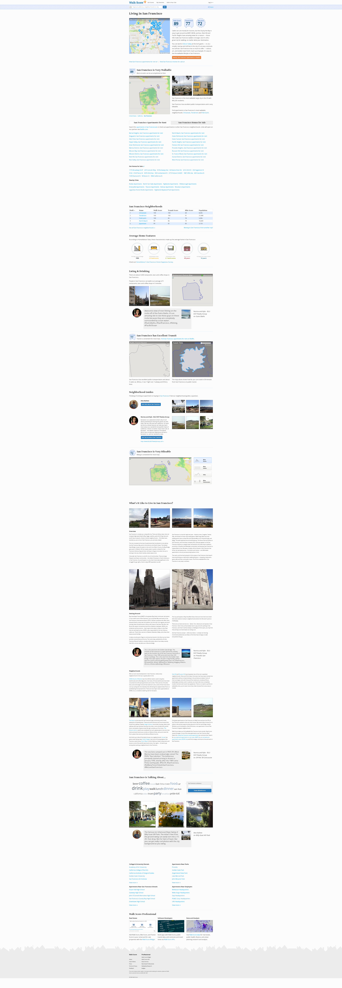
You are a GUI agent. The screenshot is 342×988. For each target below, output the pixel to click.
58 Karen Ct (146, 176)
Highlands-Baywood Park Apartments (166, 190)
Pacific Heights (146, 739)
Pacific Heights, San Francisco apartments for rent (189, 142)
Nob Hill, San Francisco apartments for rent (143, 157)
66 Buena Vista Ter (175, 170)
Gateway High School (136, 893)
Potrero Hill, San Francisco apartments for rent (188, 145)
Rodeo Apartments (135, 184)
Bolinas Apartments (167, 187)
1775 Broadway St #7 (136, 170)
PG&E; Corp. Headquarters (181, 898)
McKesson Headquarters (180, 889)
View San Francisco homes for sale (171, 62)
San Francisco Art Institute (138, 879)
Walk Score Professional (142, 914)
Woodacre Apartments (182, 187)
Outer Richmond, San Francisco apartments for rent (189, 136)
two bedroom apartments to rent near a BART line (187, 737)
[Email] (136, 957)
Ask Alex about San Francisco (151, 404)
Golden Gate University (137, 876)
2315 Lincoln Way (150, 170)
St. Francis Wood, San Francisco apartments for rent (189, 154)
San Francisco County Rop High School (142, 898)
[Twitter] (130, 957)
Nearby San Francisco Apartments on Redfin (186, 57)
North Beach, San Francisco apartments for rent (188, 133)
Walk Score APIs (169, 939)
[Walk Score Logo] (137, 2)
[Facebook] (133, 957)
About (130, 959)
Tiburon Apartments (152, 187)
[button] (130, 7)
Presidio (175, 867)
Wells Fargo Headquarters (181, 893)
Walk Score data (194, 935)
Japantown (142, 223)
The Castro (132, 720)
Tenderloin (194, 113)
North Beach (143, 221)
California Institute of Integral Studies (141, 873)
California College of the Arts (138, 870)
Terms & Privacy (133, 966)
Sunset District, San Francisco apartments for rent (189, 157)
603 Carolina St (199, 173)
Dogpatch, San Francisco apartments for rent (144, 136)
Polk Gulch (205, 113)
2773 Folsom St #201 (175, 173)
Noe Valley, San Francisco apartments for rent (144, 160)
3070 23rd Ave (149, 173)
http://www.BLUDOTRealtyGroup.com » (152, 441)
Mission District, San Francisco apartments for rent (146, 154)
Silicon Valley (187, 44)
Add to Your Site (171, 2)
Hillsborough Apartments (187, 184)
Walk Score (133, 954)
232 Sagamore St (198, 170)
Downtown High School (137, 901)
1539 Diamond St (135, 176)
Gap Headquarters (178, 895)
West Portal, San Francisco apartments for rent (188, 160)
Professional (146, 954)
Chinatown (186, 113)
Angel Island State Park (179, 873)
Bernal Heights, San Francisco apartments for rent (146, 133)
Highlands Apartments (170, 184)
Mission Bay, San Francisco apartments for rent (145, 151)
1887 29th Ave (188, 173)
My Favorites (160, 2)
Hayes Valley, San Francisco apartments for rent (145, 142)
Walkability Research (147, 966)
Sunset (163, 737)
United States (132, 116)
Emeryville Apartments (136, 187)
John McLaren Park (178, 879)
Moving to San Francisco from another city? (198, 228)
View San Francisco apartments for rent (142, 62)
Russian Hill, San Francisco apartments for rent (188, 151)
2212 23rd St (187, 170)
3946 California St (156, 176)
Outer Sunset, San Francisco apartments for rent (188, 139)
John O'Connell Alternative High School (142, 895)
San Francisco (148, 116)
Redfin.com (144, 129)
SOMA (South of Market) (135, 679)
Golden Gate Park (178, 870)
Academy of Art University (138, 867)
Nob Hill (174, 674)
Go (165, 7)
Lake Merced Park (178, 876)
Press (130, 964)
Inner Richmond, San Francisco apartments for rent (146, 145)
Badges (143, 968)
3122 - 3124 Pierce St (136, 173)
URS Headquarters (178, 901)
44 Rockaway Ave (162, 170)
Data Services (145, 961)
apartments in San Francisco (146, 127)
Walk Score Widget (148, 939)
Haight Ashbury (148, 724)
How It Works (132, 961)
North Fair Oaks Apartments (152, 184)
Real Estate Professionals (148, 964)
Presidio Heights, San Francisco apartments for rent (189, 148)
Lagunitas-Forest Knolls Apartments (141, 190)
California (140, 116)
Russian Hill (182, 674)
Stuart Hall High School (137, 889)
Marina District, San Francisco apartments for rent (146, 148)
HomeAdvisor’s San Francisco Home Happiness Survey (154, 262)
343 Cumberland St (161, 173)
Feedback (131, 968)
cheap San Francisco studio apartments (188, 735)
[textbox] (147, 7)
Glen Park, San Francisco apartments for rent (144, 139)
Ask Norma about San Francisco (151, 437)
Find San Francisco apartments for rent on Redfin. (177, 339)
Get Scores (151, 2)
